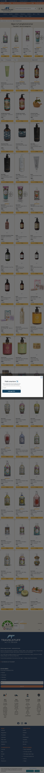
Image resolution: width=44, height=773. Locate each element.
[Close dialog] (42, 377)
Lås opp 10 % (11, 391)
